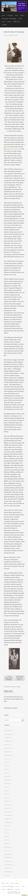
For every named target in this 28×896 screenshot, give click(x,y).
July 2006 (6, 875)
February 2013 (8, 780)
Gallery (22, 15)
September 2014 (8, 741)
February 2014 (8, 748)
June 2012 (7, 790)
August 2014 (7, 744)
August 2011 (7, 826)
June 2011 (7, 833)
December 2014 (8, 730)
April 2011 (7, 840)
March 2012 (7, 801)
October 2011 (8, 819)
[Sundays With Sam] (14, 6)
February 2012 (8, 804)
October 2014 (8, 737)
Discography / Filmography (9, 18)
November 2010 (8, 857)
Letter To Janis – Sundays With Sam (8, 677)
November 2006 (8, 871)
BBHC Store (17, 21)
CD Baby (4, 25)
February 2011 (8, 847)
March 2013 (7, 776)
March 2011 (7, 843)
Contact (9, 21)
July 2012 (6, 787)
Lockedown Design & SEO (15, 893)
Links (3, 21)
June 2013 (7, 766)
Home (3, 15)
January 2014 (8, 751)
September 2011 (8, 822)
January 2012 (8, 808)
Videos (20, 18)
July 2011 (6, 829)
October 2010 (8, 861)
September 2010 (8, 864)
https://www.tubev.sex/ (13, 149)
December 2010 (8, 854)
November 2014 (8, 734)
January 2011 (8, 850)
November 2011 (8, 815)
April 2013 (7, 773)
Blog (16, 15)
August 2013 (7, 758)
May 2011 (6, 836)
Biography (10, 15)
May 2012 (6, 794)
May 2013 (6, 769)
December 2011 (8, 811)
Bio (7, 883)
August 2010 (7, 868)
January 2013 (8, 783)
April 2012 (7, 797)
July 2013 (6, 762)
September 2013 (8, 755)
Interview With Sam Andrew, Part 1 (19, 677)
